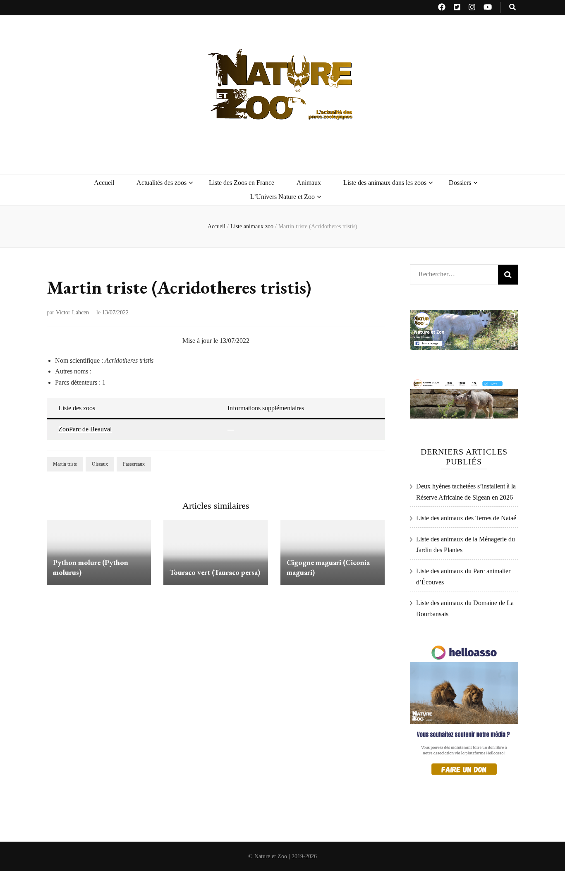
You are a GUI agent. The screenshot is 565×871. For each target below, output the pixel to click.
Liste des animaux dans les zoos (384, 182)
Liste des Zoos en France (241, 182)
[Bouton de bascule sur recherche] (512, 7)
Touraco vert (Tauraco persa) (215, 572)
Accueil (104, 182)
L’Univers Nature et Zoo (282, 196)
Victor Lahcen (72, 312)
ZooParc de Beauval (85, 429)
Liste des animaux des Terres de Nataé (466, 518)
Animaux (309, 182)
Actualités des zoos (161, 182)
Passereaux (134, 464)
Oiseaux (100, 464)
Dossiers (460, 182)
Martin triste (65, 464)
